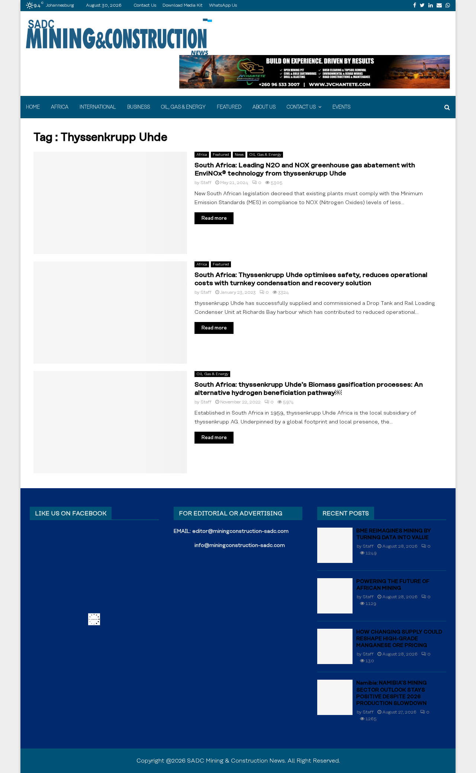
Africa (59, 107)
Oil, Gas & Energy (183, 107)
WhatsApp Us (223, 5)
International (98, 107)
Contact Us (145, 5)
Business (138, 107)
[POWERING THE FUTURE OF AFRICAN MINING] (335, 595)
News (239, 154)
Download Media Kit (183, 5)
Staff (206, 182)
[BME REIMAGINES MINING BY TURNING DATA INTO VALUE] (335, 545)
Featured (229, 107)
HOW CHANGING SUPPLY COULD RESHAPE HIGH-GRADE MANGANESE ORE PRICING (399, 638)
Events (341, 107)
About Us (264, 107)
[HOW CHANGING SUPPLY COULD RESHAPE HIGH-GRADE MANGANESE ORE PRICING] (335, 646)
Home (33, 107)
